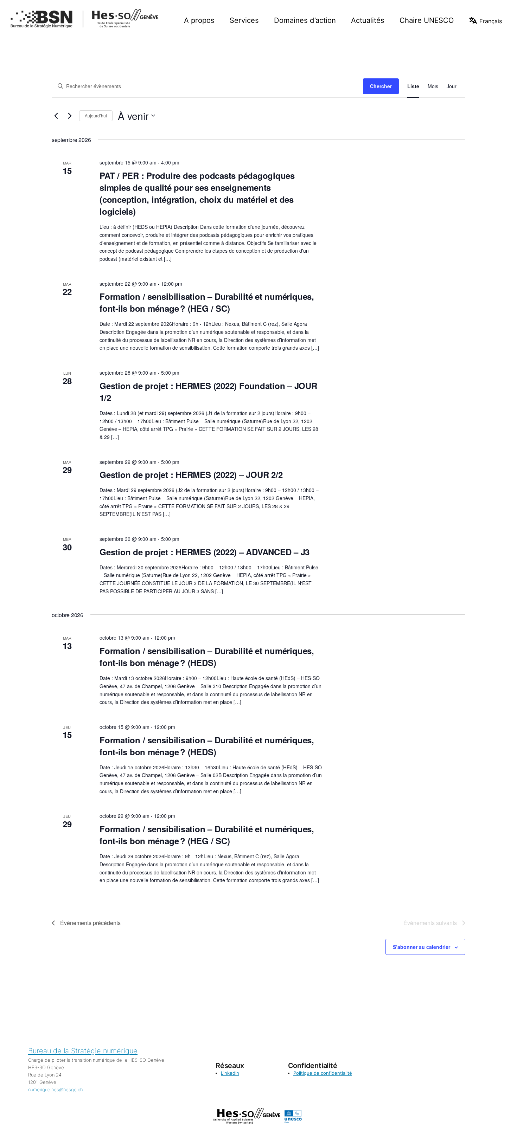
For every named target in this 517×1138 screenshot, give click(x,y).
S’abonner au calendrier (421, 946)
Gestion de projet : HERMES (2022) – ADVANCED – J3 (204, 552)
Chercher (381, 86)
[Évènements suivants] (69, 115)
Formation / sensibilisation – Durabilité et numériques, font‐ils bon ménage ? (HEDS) (207, 656)
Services (244, 20)
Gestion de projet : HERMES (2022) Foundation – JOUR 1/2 (208, 391)
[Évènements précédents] (56, 115)
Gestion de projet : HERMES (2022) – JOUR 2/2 (191, 474)
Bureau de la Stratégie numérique (83, 1051)
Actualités (367, 20)
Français (490, 21)
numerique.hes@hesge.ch (55, 1089)
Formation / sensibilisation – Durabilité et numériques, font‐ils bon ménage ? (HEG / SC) (207, 302)
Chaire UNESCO (427, 20)
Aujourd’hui (96, 115)
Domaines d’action (305, 20)
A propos (199, 20)
